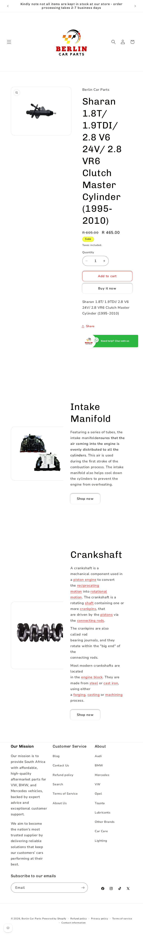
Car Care (101, 831)
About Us (60, 803)
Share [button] (90, 326)
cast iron (111, 683)
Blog (56, 756)
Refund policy (63, 775)
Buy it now (107, 288)
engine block (92, 677)
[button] (9, 42)
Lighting (101, 841)
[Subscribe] (83, 888)
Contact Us (61, 765)
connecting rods (90, 620)
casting (94, 694)
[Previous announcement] (8, 6)
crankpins (88, 608)
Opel (98, 794)
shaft (89, 603)
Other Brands (105, 822)
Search (58, 784)
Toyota (100, 803)
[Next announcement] (135, 6)
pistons (106, 614)
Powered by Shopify (54, 918)
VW (97, 784)
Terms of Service (65, 794)
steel (94, 683)
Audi (98, 756)
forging (79, 694)
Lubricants (103, 813)
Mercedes (102, 775)
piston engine (84, 579)
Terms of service (122, 918)
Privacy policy (99, 918)
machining (114, 694)
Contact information (73, 922)
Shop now (85, 499)
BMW (99, 765)
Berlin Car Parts (31, 918)
